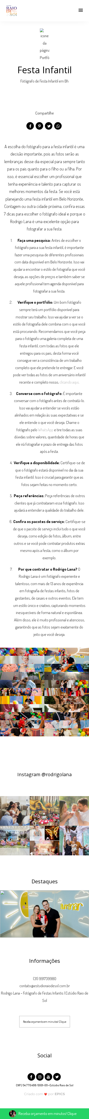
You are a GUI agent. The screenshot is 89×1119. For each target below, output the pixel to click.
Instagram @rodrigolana (44, 774)
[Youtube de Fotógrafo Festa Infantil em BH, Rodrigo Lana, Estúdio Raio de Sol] (49, 1076)
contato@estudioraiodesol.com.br (44, 985)
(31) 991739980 (44, 978)
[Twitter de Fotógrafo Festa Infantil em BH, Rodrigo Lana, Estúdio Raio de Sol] (57, 1076)
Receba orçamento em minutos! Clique (44, 1021)
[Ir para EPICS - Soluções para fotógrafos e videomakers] (44, 1094)
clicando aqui (69, 382)
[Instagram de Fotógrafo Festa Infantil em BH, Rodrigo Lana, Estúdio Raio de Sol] (40, 1076)
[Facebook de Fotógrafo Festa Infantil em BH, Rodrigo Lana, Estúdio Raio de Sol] (32, 1076)
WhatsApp (45, 429)
